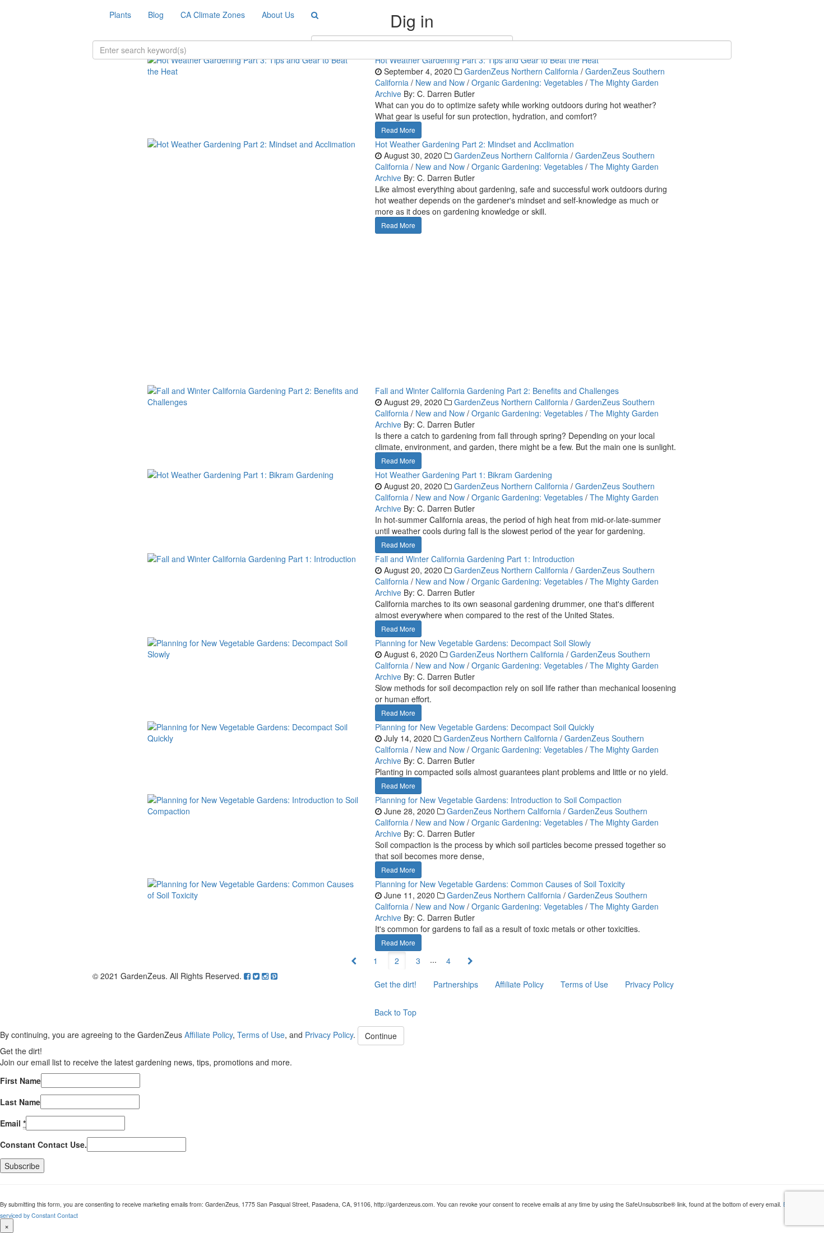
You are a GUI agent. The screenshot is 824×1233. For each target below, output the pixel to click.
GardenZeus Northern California (521, 71)
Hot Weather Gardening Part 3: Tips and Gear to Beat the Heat (487, 60)
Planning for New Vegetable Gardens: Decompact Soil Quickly (484, 727)
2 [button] (397, 960)
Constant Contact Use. (43, 1144)
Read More (398, 130)
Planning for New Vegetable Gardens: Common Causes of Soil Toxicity (500, 883)
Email (13, 1123)
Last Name (20, 1101)
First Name (20, 1080)
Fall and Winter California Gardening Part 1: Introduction (475, 558)
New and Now (440, 82)
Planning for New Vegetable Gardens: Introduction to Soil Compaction (498, 799)
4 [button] (448, 960)
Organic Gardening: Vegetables (527, 82)
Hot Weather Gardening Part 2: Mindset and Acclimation (474, 144)
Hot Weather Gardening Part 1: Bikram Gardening (463, 474)
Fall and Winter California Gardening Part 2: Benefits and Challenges (497, 390)
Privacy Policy (649, 984)
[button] (354, 960)
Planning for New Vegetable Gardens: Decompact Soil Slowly (483, 642)
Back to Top (395, 1012)
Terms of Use (584, 984)
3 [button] (418, 960)
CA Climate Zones (212, 14)
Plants (120, 14)
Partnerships (455, 984)
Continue (381, 1035)
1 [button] (375, 960)
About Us (278, 14)
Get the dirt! (395, 984)
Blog (156, 14)
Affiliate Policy (519, 984)
